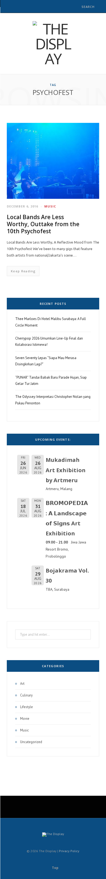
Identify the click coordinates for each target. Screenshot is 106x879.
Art (22, 683)
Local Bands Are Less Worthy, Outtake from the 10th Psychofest (43, 224)
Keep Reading (23, 271)
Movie (24, 718)
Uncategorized (31, 742)
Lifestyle (26, 707)
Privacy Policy (69, 851)
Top (54, 867)
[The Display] (53, 43)
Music (50, 206)
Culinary (26, 695)
